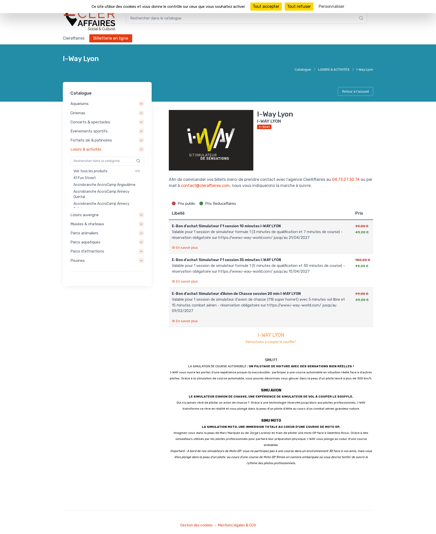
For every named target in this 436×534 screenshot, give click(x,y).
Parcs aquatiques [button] (85, 242)
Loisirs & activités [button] (85, 149)
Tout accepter (266, 6)
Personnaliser (331, 6)
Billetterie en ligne (110, 38)
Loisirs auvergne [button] (84, 215)
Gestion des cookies (196, 525)
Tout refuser (299, 6)
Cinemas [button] (77, 113)
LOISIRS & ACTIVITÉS (333, 69)
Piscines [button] (77, 260)
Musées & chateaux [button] (87, 224)
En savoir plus (187, 247)
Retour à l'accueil (355, 91)
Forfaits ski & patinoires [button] (91, 140)
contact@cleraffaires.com (205, 185)
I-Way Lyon (365, 69)
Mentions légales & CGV (237, 525)
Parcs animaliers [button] (84, 233)
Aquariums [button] (79, 104)
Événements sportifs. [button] (89, 131)
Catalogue (303, 69)
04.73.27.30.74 (346, 179)
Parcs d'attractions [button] (87, 251)
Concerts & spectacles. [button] (90, 122)
